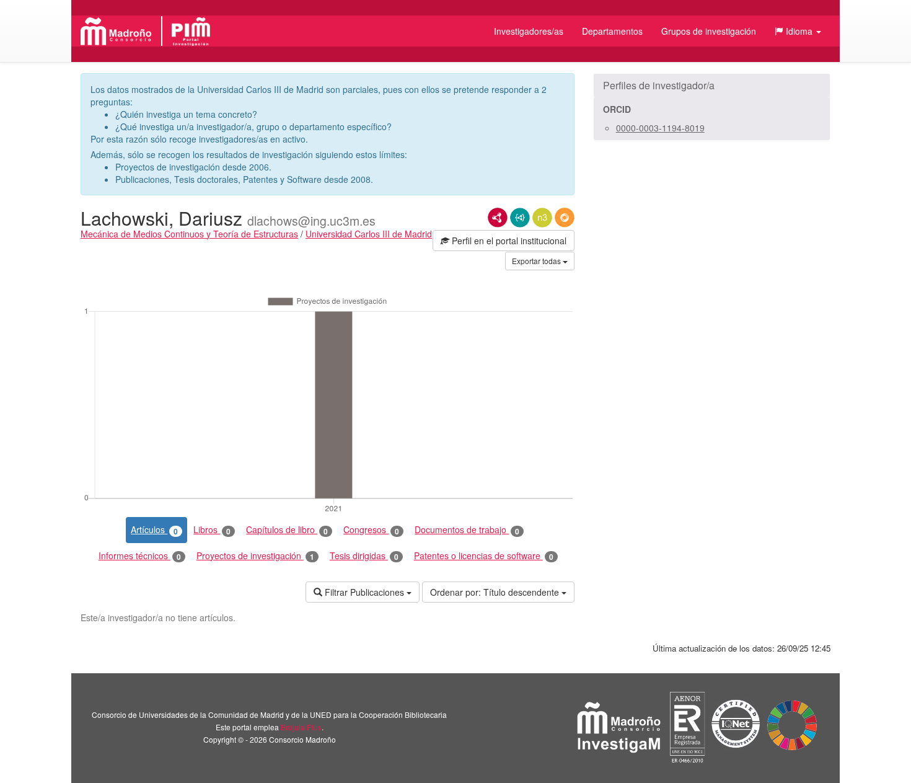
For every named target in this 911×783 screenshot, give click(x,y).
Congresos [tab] (371, 529)
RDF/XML (498, 218)
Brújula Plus (301, 727)
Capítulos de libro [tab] (287, 529)
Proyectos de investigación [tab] (255, 555)
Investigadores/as (528, 31)
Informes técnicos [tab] (140, 555)
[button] (797, 30)
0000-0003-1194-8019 (660, 128)
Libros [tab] (212, 529)
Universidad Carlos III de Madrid (369, 234)
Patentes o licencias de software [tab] (483, 555)
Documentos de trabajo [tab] (467, 529)
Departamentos (612, 31)
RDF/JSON (564, 218)
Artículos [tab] (154, 529)
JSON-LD (520, 218)
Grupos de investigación (708, 31)
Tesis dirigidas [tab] (364, 555)
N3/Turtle (542, 218)
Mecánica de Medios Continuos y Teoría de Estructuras (189, 234)
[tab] (712, 85)
